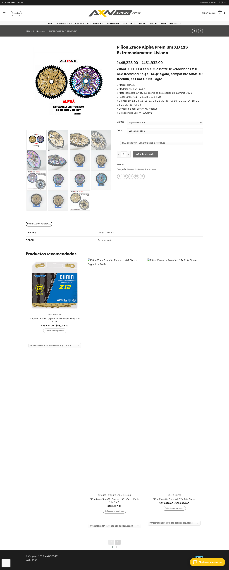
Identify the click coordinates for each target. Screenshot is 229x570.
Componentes (63, 23)
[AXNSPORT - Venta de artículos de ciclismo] (114, 13)
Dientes (120, 122)
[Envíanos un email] (225, 3)
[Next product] (194, 31)
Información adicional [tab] (39, 224)
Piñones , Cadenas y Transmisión (62, 30)
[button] (4, 13)
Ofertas (153, 23)
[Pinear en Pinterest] (136, 176)
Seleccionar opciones (54, 330)
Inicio (50, 23)
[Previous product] (200, 31)
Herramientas (113, 23)
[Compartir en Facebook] (119, 176)
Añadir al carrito (145, 154)
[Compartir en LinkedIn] (142, 176)
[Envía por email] (131, 176)
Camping (142, 23)
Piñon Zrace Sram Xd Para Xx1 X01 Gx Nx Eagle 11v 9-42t (114, 501)
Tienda (163, 23)
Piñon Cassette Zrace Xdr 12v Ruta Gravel (174, 499)
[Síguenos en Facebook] (219, 3)
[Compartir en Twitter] (125, 176)
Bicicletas (128, 23)
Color (119, 131)
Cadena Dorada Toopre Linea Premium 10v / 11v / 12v (54, 320)
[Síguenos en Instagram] (222, 3)
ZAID (34, 559)
